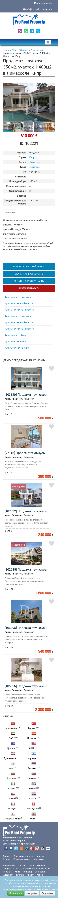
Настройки (32, 893)
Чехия (12, 798)
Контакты (39, 859)
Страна (22, 157)
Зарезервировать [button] (29, 288)
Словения (32, 778)
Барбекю (21, 196)
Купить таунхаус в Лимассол (19, 310)
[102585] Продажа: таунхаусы (26, 569)
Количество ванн (17, 191)
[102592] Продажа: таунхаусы (26, 511)
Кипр (11, 768)
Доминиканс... (11, 758)
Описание (10, 212)
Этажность (20, 176)
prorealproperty (44, 3)
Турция (31, 728)
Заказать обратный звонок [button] (29, 266)
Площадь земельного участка (15, 202)
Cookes (6, 856)
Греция (11, 748)
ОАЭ (11, 738)
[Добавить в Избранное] (51, 368)
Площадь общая (17, 181)
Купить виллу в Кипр (15, 335)
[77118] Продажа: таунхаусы (25, 453)
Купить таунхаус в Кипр (17, 348)
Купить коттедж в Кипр (16, 341)
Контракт (21, 152)
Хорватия (32, 798)
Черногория (11, 728)
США (31, 748)
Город (23, 167)
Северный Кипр (12, 818)
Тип (24, 172)
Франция (11, 808)
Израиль (32, 758)
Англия (32, 788)
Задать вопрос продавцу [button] (29, 281)
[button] (52, 85)
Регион (22, 162)
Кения (33, 818)
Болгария (11, 778)
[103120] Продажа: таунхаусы (26, 394)
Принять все (15, 893)
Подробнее (47, 893)
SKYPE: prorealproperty (29, 274)
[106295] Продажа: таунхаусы (26, 628)
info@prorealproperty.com (39, 9)
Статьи (6, 859)
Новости (40, 856)
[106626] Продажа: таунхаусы (26, 686)
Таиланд (32, 768)
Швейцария (33, 808)
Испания (31, 738)
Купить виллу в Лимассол (18, 297)
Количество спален (16, 186)
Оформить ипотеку (23, 856)
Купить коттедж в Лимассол (19, 303)
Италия (11, 788)
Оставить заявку (22, 859)
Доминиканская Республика (36, 868)
